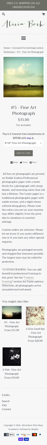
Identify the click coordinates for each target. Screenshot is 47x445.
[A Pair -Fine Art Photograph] (12, 357)
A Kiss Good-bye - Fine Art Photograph (35, 333)
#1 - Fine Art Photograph (11, 324)
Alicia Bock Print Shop (32, 425)
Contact (6, 409)
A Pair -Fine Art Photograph (12, 372)
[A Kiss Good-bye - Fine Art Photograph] (35, 316)
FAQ (4, 405)
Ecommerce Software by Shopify (23, 429)
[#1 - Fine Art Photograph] (12, 312)
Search (6, 401)
